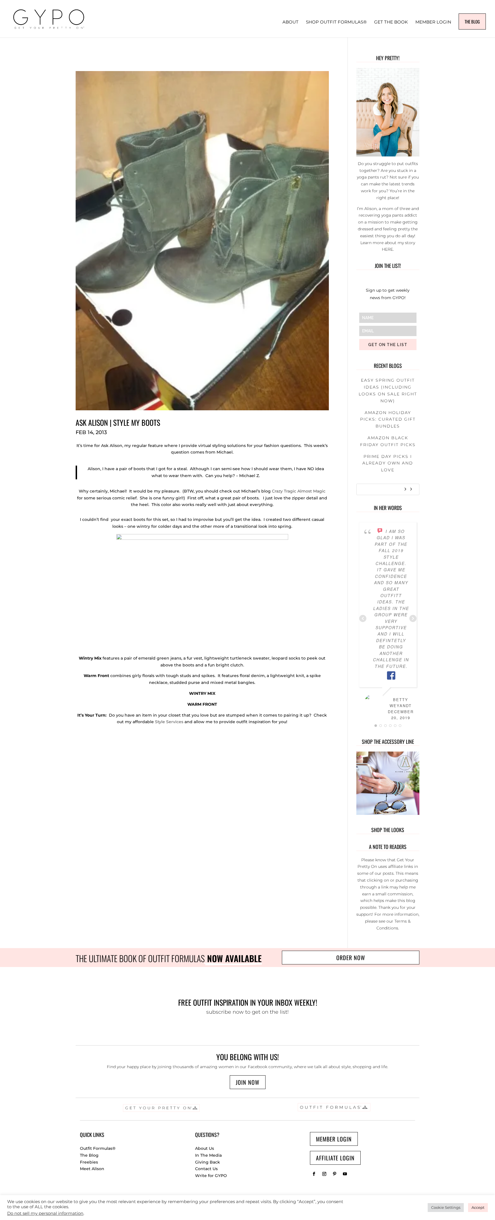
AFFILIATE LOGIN (335, 1158)
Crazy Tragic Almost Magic (298, 491)
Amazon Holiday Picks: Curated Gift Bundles (388, 419)
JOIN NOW (248, 1082)
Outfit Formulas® (97, 1148)
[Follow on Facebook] (314, 1174)
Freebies (89, 1162)
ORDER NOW (350, 957)
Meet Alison (92, 1168)
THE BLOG (472, 21)
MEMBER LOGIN (433, 22)
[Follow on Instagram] (324, 1174)
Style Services (169, 721)
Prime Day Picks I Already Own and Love (387, 463)
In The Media (208, 1155)
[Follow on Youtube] (345, 1174)
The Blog (89, 1155)
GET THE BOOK (391, 22)
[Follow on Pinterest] (335, 1174)
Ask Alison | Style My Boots (118, 422)
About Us (204, 1148)
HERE (387, 249)
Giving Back (207, 1162)
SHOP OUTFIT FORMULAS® (336, 22)
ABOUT (290, 22)
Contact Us (206, 1168)
